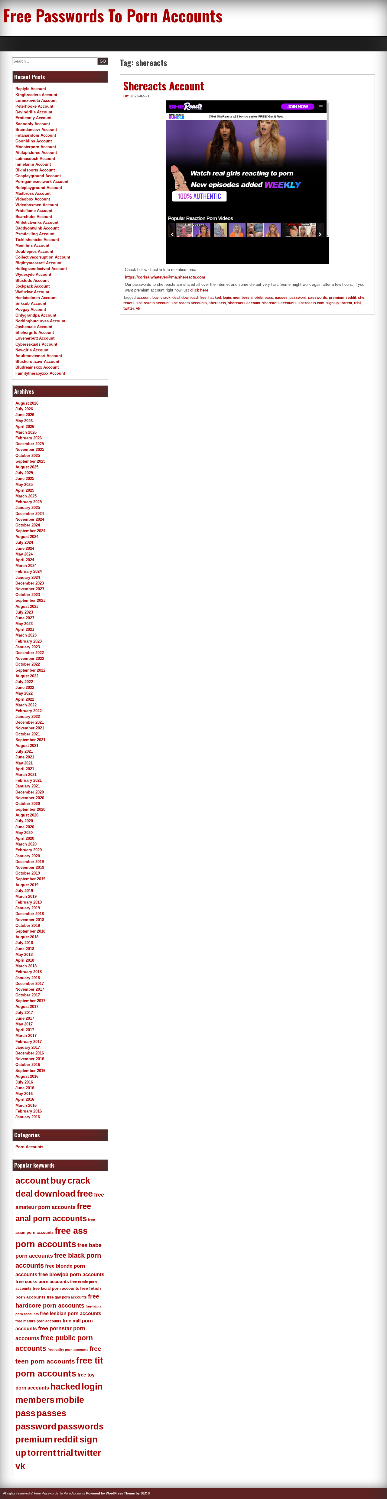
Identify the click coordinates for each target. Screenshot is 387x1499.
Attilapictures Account (36, 152)
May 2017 (24, 1024)
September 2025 (30, 461)
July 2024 (24, 542)
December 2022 (29, 652)
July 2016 (24, 1082)
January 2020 (27, 856)
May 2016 (24, 1093)
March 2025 (26, 496)
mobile (257, 297)
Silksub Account (30, 303)
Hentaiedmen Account (36, 297)
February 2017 (28, 1041)
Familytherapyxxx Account (40, 373)
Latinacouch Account (35, 158)
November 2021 (29, 728)
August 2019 (26, 885)
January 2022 (27, 716)
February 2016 (28, 1111)
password (297, 297)
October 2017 (27, 995)
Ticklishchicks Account (37, 239)
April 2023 (24, 629)
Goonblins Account (33, 141)
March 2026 (26, 432)
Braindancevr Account (36, 129)
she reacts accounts (189, 303)
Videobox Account (32, 199)
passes (281, 297)
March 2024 (26, 565)
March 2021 (26, 774)
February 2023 (28, 641)
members (241, 297)
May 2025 (24, 484)
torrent (346, 303)
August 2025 (26, 467)
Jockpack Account (32, 286)
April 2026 (24, 426)
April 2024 (24, 560)
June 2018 (24, 949)
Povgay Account (30, 309)
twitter (128, 308)
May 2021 (24, 763)
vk (138, 308)
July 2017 (24, 1012)
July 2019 (24, 890)
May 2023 (24, 623)
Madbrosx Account (32, 193)
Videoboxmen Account (36, 205)
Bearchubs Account (33, 216)
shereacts (217, 303)
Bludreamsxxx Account (37, 367)
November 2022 (29, 658)
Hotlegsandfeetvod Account (41, 268)
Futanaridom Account (35, 135)
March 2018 (26, 966)
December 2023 (29, 583)
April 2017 (24, 1030)
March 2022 (26, 705)
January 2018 (27, 978)
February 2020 (28, 850)
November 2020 (29, 798)
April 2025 (24, 490)
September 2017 (30, 1001)
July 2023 (24, 612)
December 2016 (29, 1053)
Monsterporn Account (35, 147)
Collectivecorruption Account (42, 257)
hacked (214, 297)
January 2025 (27, 507)
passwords (317, 297)
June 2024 (24, 548)
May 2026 (24, 421)
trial (357, 303)
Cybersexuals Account (36, 344)
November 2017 (29, 989)
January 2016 (27, 1117)
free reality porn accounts (67, 1349)
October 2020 (27, 803)
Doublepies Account (34, 251)
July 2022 (24, 681)
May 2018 (24, 954)
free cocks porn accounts (42, 1281)
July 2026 (24, 409)
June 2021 (24, 757)
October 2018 (27, 925)
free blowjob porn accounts (71, 1274)
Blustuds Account (32, 280)
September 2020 (30, 809)
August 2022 (26, 676)
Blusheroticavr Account (37, 361)
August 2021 (26, 745)
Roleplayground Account (38, 187)
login (227, 297)
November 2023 (29, 589)
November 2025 (29, 449)
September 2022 (30, 670)
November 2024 (29, 519)
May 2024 (24, 554)
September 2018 (30, 931)
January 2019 (27, 908)
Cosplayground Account (38, 176)
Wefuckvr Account (32, 292)
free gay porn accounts (67, 1297)
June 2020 (24, 827)
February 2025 (28, 502)
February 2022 (28, 711)
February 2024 (28, 571)
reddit (351, 297)
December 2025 (29, 444)
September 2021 (30, 740)
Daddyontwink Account (37, 228)
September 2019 (30, 879)
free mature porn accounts (38, 1321)
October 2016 (27, 1064)
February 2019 (28, 902)
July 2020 (24, 821)
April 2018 (24, 960)
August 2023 (26, 606)
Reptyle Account (30, 88)
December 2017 (29, 983)
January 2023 (27, 647)
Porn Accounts (29, 1147)
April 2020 (24, 838)
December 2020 (29, 792)
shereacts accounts (279, 303)
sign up (332, 303)
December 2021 (29, 722)
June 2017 (24, 1018)
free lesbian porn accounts (70, 1313)
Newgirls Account (31, 350)
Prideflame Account (33, 210)
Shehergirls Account (34, 332)
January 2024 (27, 577)
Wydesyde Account (33, 274)
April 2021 (24, 769)
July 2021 (24, 751)
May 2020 (24, 832)
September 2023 (30, 600)
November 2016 (29, 1059)
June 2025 (24, 478)
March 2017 (26, 1035)
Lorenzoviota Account (36, 100)
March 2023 (26, 635)
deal (176, 297)
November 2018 (29, 919)
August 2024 (26, 536)
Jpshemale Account (33, 326)
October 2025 (27, 455)
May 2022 (24, 693)
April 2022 (24, 699)
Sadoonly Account (32, 124)
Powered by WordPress (104, 1493)
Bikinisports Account (35, 170)
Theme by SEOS (137, 1493)
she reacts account (153, 303)
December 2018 (29, 913)
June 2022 (24, 687)
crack (166, 297)
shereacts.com (311, 303)
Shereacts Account (163, 85)
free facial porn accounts (56, 1288)
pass (269, 297)
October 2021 (27, 734)
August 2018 (26, 937)
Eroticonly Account (33, 118)
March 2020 (26, 844)
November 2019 (29, 867)
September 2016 (30, 1070)
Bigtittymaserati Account (38, 263)
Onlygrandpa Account (35, 315)
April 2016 (24, 1099)
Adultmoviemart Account (38, 356)
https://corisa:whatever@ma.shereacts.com (165, 277)
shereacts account (244, 303)
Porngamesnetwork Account (41, 181)
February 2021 (28, 780)
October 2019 (27, 873)
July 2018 (24, 942)
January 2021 (27, 786)
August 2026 (26, 403)
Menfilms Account (32, 245)
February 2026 (28, 438)
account (144, 297)
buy (155, 297)
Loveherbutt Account (34, 338)
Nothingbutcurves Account (40, 321)
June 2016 (24, 1088)
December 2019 (29, 861)
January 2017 (27, 1047)
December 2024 (29, 513)
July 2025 (24, 473)
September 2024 (30, 531)
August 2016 (26, 1076)
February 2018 (28, 971)
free (203, 297)
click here (199, 290)
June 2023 (24, 618)
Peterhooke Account (34, 106)
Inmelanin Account (33, 164)
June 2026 (24, 414)
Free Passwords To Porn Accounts (113, 15)
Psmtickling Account (34, 234)
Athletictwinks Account (36, 222)
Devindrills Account (33, 112)
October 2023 (27, 594)
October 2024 (27, 525)
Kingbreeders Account (36, 95)
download (189, 297)
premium (336, 297)
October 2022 (27, 664)
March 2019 (26, 896)
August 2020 (26, 815)
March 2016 (26, 1105)
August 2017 (26, 1006)
